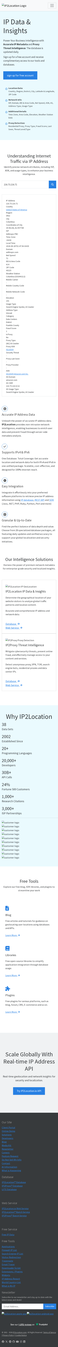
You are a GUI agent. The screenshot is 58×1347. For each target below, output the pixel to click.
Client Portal (8, 1127)
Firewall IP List (9, 1250)
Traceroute (7, 1260)
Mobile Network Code (15, 292)
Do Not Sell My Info (11, 1159)
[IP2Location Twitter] (6, 1341)
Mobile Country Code (15, 285)
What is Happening (11, 1170)
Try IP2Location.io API (29, 1091)
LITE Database (9, 1189)
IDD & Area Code (13, 261)
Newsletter (7, 1148)
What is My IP (8, 1285)
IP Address (10, 200)
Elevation (10, 298)
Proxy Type (11, 340)
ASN (8, 371)
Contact (6, 1163)
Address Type (12, 310)
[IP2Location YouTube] (17, 1341)
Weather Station (13, 273)
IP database (27, 500)
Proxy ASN (10, 346)
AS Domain (10, 377)
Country (9, 206)
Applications (8, 1246)
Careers (6, 1152)
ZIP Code (10, 267)
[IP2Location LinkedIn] (24, 1341)
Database (11, 624)
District (9, 322)
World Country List (11, 1282)
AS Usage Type (12, 389)
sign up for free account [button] (20, 75)
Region (9, 212)
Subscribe (49, 1306)
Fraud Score (11, 328)
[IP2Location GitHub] (13, 1341)
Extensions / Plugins (12, 1271)
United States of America (16, 209)
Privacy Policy (8, 1335)
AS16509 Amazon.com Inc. (17, 374)
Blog (4, 1141)
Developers (7, 1138)
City (7, 219)
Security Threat (12, 352)
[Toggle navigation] (52, 6)
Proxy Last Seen (13, 358)
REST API (39, 500)
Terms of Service (49, 1332)
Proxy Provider (12, 365)
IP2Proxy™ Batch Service (14, 1215)
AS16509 (10, 349)
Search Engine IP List (12, 1253)
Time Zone (10, 237)
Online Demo (8, 1131)
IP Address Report (11, 1278)
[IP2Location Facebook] (3, 1341)
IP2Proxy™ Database (12, 1185)
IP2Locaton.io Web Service (15, 1208)
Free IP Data (8, 1234)
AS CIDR (9, 383)
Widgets (6, 1275)
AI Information (9, 1166)
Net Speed (10, 255)
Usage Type (11, 304)
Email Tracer (8, 1264)
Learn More (11, 935)
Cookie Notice (21, 1335)
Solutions (7, 1134)
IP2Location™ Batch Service (16, 1212)
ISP (7, 231)
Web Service (13, 628)
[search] (52, 184)
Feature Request (10, 1156)
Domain (9, 249)
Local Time (10, 243)
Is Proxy (9, 334)
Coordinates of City (14, 225)
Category (10, 316)
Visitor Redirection (11, 1257)
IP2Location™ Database (14, 1182)
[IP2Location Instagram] (21, 1341)
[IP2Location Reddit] (10, 1341)
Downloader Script (11, 1267)
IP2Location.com (20, 1332)
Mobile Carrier (12, 279)
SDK (51, 500)
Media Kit (6, 1145)
